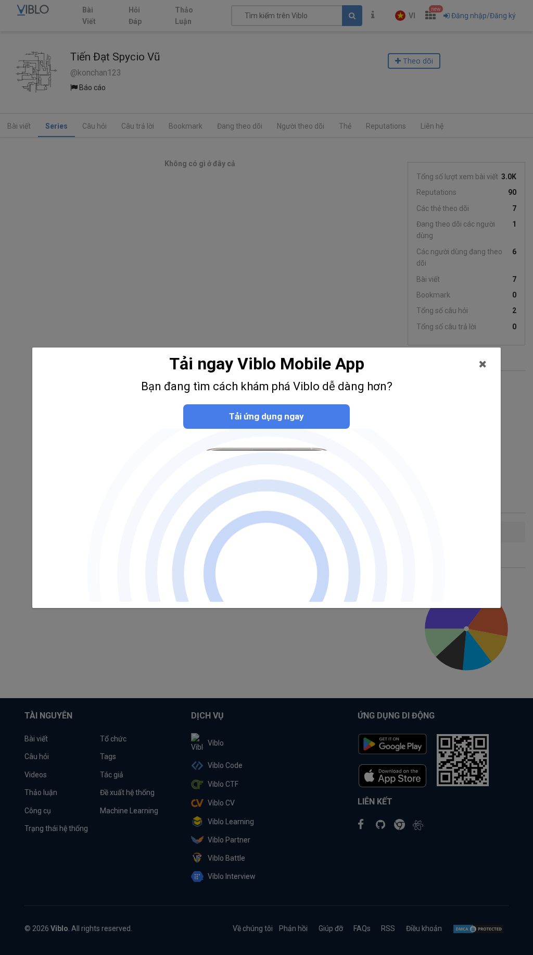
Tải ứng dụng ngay (266, 416)
